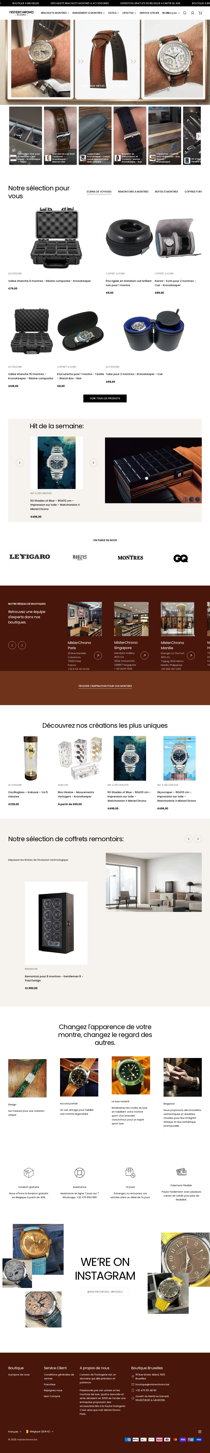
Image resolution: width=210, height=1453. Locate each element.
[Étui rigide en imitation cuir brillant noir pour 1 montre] (129, 237)
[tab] (99, 192)
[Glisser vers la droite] (93, 463)
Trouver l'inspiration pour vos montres (105, 686)
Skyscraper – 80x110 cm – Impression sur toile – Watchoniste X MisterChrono (176, 796)
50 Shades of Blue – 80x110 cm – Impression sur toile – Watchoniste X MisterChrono (55, 505)
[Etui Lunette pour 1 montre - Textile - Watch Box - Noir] (80, 331)
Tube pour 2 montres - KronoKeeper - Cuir (134, 374)
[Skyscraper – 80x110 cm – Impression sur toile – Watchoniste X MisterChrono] (179, 758)
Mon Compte (52, 1396)
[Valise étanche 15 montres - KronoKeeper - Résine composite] (31, 331)
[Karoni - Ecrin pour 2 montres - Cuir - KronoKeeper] (178, 237)
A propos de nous (19, 1374)
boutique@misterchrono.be (152, 1384)
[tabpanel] (105, 297)
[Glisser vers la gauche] (20, 463)
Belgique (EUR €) (40, 1431)
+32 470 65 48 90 (146, 1390)
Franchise (49, 1384)
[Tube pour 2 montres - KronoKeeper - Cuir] (154, 331)
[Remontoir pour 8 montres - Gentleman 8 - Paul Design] (56, 923)
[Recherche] (184, 13)
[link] (85, 636)
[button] (198, 136)
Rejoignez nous (53, 1390)
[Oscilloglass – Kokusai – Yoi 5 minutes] (30, 758)
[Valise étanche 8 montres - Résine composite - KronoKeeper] (56, 237)
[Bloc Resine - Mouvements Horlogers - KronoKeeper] (80, 758)
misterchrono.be (27, 1439)
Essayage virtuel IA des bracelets (105, 86)
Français (172, 13)
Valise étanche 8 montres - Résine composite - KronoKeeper (49, 281)
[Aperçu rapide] (99, 214)
